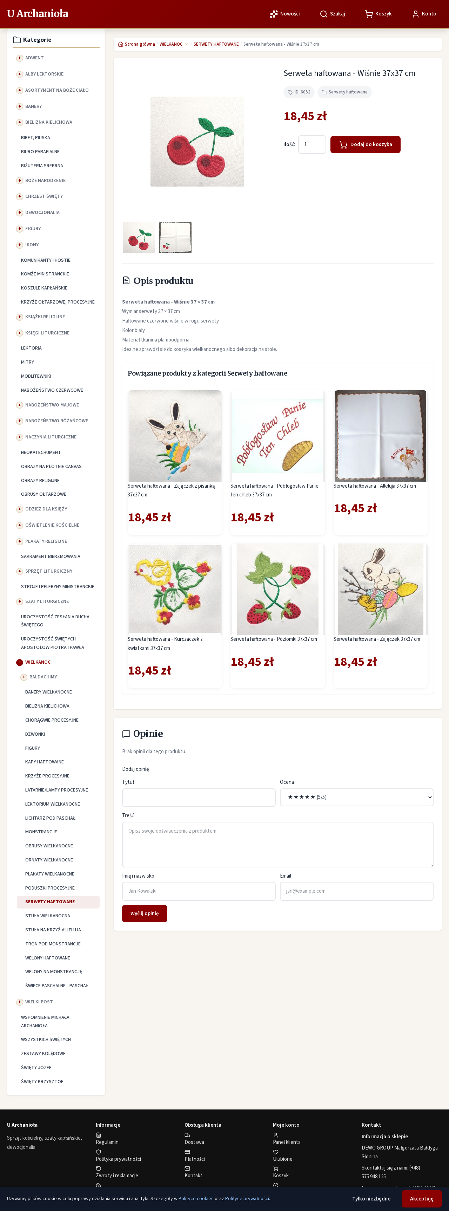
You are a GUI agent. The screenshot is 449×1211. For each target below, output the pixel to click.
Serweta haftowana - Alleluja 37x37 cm (375, 486)
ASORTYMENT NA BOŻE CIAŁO (57, 90)
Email (285, 876)
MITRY (27, 362)
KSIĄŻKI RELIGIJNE (45, 316)
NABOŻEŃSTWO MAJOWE (52, 405)
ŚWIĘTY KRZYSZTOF (42, 1081)
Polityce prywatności (247, 1198)
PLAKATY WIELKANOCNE (49, 874)
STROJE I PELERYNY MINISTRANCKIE (57, 586)
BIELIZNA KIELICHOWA (48, 122)
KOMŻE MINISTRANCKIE (45, 274)
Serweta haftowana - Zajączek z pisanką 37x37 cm (171, 490)
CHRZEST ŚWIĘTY (44, 196)
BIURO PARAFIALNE (40, 151)
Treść (128, 815)
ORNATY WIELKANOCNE (49, 860)
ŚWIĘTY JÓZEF (36, 1067)
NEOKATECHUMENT (41, 452)
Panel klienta (287, 1142)
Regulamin (107, 1142)
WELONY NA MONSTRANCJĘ (53, 971)
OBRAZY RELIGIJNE (40, 480)
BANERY (33, 106)
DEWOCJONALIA (42, 212)
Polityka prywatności (118, 1159)
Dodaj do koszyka (371, 144)
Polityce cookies (196, 1198)
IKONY (32, 244)
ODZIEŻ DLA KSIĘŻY (46, 509)
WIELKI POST (39, 1001)
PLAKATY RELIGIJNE (46, 541)
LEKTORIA (31, 348)
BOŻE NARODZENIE (45, 180)
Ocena (287, 782)
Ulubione (283, 1159)
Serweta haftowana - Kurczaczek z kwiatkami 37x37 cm (165, 644)
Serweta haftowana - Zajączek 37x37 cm (377, 639)
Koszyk (281, 1175)
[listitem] (139, 238)
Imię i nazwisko (138, 876)
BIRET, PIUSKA (35, 137)
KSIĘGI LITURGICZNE (47, 333)
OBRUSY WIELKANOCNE (49, 845)
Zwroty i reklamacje (117, 1175)
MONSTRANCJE (41, 831)
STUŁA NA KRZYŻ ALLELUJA (53, 929)
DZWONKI (35, 734)
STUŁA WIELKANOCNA (47, 915)
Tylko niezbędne (371, 1199)
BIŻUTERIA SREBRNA (42, 165)
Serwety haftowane (348, 92)
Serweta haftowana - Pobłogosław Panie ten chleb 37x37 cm (274, 490)
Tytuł (128, 782)
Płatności (195, 1159)
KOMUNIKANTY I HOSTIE (46, 260)
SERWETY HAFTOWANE (50, 901)
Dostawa (194, 1142)
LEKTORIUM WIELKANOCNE (52, 804)
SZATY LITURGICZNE (47, 601)
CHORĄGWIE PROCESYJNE (52, 720)
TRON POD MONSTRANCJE (53, 944)
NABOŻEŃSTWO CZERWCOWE (52, 390)
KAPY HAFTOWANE (44, 762)
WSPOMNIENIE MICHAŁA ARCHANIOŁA (45, 1021)
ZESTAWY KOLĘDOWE (43, 1053)
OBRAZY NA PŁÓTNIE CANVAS (51, 466)
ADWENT (34, 57)
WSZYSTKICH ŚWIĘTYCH (46, 1039)
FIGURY (33, 228)
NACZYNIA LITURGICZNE (50, 437)
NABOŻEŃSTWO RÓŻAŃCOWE (56, 420)
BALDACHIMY (43, 677)
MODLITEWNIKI (36, 376)
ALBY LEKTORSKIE (44, 74)
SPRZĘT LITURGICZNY (48, 571)
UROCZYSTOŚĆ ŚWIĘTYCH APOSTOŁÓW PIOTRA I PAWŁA (52, 643)
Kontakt (193, 1175)
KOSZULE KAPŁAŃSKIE (44, 288)
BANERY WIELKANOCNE (48, 692)
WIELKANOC (38, 662)
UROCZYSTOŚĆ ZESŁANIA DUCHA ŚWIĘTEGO (55, 621)
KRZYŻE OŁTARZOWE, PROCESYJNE (58, 302)
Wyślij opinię (144, 913)
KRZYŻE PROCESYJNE (47, 776)
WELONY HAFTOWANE (47, 958)
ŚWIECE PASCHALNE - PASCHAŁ (56, 985)
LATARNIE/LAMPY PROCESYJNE (56, 790)
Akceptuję (422, 1199)
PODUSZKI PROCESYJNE (50, 888)
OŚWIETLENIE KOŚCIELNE (52, 525)
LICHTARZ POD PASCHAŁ (50, 818)
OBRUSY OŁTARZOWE (43, 494)
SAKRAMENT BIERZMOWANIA (50, 556)
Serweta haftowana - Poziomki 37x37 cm (273, 639)
